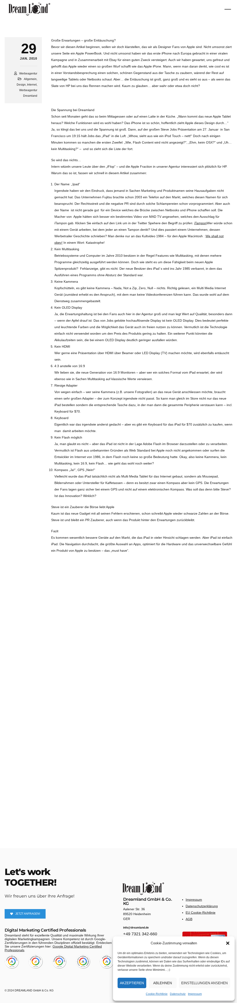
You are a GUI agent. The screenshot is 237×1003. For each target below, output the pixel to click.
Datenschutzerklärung (202, 906)
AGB (189, 919)
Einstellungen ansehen (204, 983)
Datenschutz (178, 994)
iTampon (200, 223)
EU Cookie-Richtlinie (200, 912)
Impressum (195, 994)
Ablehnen (162, 983)
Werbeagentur (28, 73)
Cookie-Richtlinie (157, 994)
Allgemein (30, 79)
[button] (227, 943)
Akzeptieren (132, 983)
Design (21, 84)
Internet (32, 84)
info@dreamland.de (136, 927)
